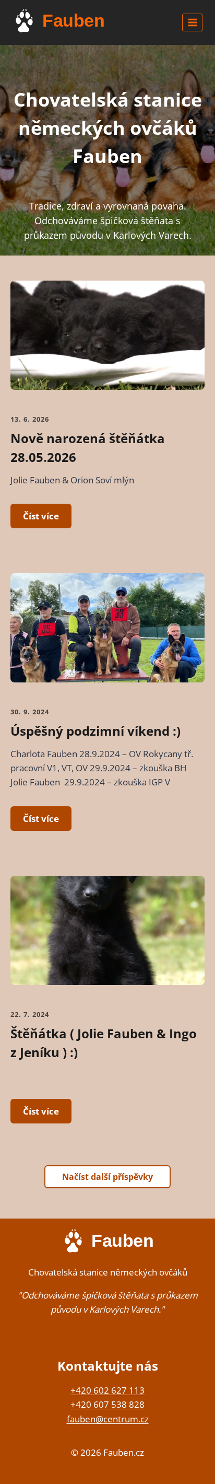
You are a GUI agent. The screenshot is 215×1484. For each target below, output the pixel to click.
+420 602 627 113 (107, 1390)
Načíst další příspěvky (107, 1176)
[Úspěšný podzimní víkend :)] (107, 636)
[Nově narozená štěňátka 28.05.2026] (107, 344)
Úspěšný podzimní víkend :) (95, 730)
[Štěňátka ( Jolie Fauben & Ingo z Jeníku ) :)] (107, 939)
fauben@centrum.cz (108, 1419)
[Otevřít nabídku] (192, 22)
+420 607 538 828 (107, 1404)
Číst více (41, 516)
